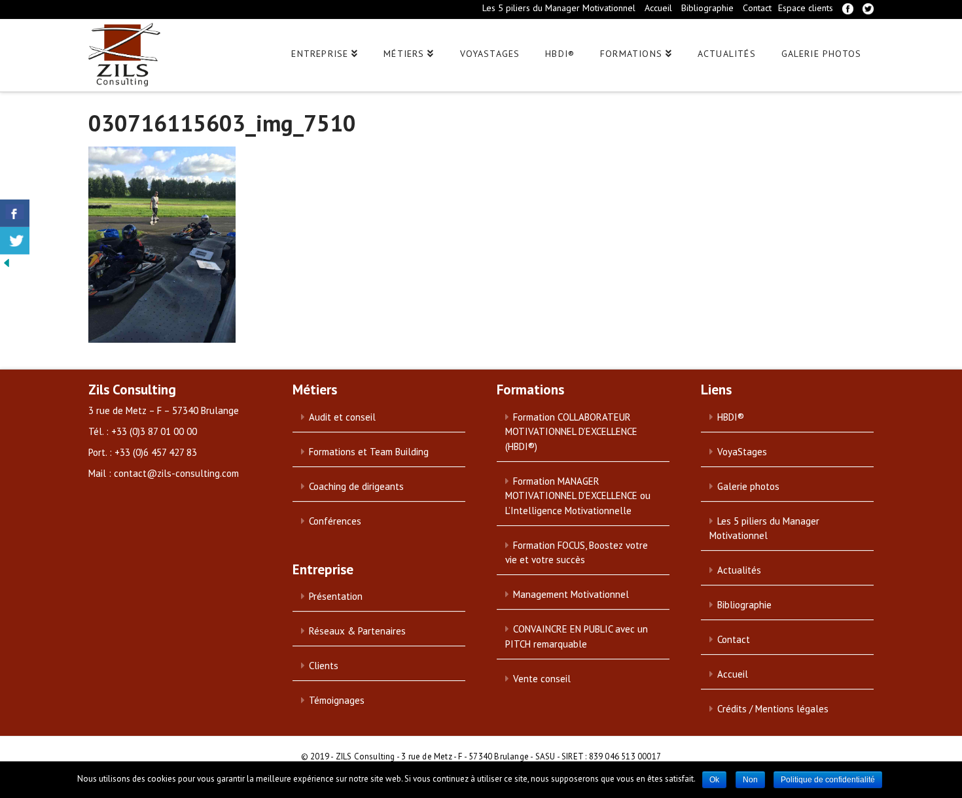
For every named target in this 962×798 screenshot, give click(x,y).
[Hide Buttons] (6, 262)
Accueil (658, 8)
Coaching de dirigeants (356, 486)
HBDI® (730, 417)
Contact (757, 8)
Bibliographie (707, 8)
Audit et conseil (342, 417)
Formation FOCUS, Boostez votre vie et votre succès (576, 552)
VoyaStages (742, 451)
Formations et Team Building (369, 451)
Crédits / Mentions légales (772, 709)
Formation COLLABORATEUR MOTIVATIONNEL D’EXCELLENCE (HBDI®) (571, 432)
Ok (714, 779)
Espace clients (805, 8)
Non (750, 779)
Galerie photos (748, 486)
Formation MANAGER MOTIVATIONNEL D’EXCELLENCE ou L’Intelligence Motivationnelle (577, 496)
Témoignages (337, 700)
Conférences (335, 521)
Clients (323, 665)
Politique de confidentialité (828, 779)
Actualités (739, 570)
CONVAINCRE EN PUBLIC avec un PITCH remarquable (576, 636)
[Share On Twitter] (14, 240)
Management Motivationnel (571, 594)
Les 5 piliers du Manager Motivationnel (558, 8)
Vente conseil (542, 678)
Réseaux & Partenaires (357, 631)
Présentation (336, 596)
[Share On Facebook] (14, 213)
